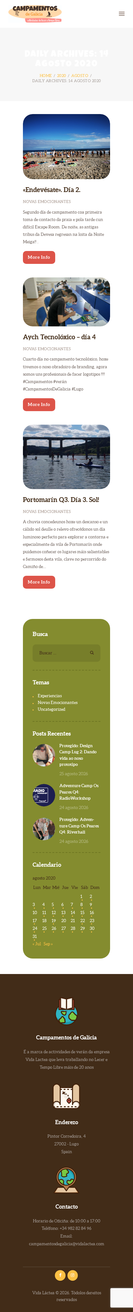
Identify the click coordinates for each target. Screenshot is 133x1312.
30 (92, 928)
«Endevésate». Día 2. (51, 189)
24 (35, 928)
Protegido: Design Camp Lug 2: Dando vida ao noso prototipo (78, 755)
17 (35, 920)
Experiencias (50, 695)
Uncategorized (51, 709)
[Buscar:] (66, 653)
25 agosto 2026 (73, 773)
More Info (39, 257)
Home (46, 75)
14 (73, 912)
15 (82, 912)
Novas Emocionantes (47, 201)
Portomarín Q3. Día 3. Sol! (61, 499)
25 (44, 928)
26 (54, 928)
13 (63, 912)
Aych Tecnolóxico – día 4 (59, 337)
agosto (79, 75)
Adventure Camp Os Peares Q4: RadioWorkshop (78, 792)
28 (73, 928)
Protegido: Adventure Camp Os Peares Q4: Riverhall (79, 825)
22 (82, 920)
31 (35, 936)
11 (44, 912)
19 (54, 920)
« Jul (37, 943)
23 (92, 920)
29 (82, 928)
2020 (61, 75)
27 (63, 928)
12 (54, 912)
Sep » (48, 943)
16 (92, 912)
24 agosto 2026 (73, 807)
